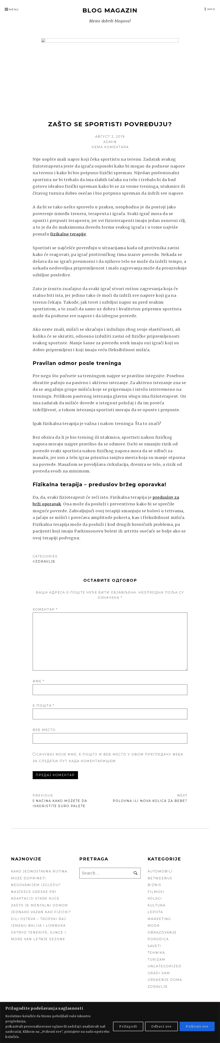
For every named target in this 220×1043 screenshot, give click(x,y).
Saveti (154, 946)
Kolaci (155, 898)
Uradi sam (159, 973)
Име (38, 681)
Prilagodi (128, 1026)
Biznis (154, 885)
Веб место (44, 730)
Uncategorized (165, 966)
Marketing (159, 919)
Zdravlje (45, 561)
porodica (158, 939)
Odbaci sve (161, 1026)
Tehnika (156, 953)
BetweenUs (160, 878)
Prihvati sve (197, 1026)
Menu (14, 9)
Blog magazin (110, 10)
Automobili (160, 871)
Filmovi (156, 892)
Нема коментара (110, 147)
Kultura (156, 905)
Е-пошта (43, 706)
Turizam (156, 959)
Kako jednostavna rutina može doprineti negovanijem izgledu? (39, 878)
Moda (154, 926)
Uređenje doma (165, 980)
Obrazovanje (162, 932)
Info (211, 9)
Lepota (155, 912)
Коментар (45, 609)
